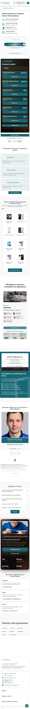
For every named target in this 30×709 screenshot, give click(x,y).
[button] (12, 453)
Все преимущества (15, 192)
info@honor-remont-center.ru (10, 610)
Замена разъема (7, 90)
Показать (15, 511)
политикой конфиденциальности (17, 47)
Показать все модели (15, 270)
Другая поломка (15, 135)
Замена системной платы (10, 116)
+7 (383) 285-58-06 (20, 2)
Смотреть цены (15, 553)
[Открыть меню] (28, 3)
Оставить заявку (15, 549)
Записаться (14, 76)
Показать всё (15, 125)
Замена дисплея (7, 107)
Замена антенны (7, 98)
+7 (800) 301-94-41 (20, 3)
